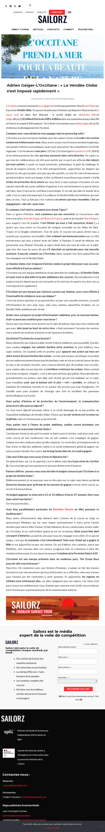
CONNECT (68, 29)
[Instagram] (15, 6)
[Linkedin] (10, 6)
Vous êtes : (63, 677)
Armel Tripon (89, 105)
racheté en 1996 (83, 151)
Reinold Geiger (32, 218)
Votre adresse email (67, 647)
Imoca (47, 98)
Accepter (48, 828)
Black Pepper (91, 218)
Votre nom (63, 657)
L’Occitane (11, 105)
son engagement (47, 105)
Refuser (57, 828)
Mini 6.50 (55, 98)
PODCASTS (53, 29)
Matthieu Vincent (63, 509)
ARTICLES (38, 29)
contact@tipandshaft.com (15, 785)
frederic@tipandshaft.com (34, 797)
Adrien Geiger (81, 123)
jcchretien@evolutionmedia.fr (16, 815)
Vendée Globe (67, 98)
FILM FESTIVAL (85, 29)
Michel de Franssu (53, 218)
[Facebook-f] (6, 6)
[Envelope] (19, 6)
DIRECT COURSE (20, 29)
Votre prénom (64, 667)
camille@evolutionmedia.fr (33, 820)
